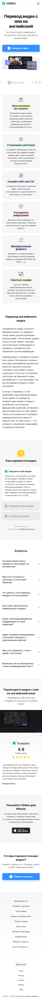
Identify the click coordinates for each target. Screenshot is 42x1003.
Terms (21, 971)
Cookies (21, 980)
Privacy (21, 976)
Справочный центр (27, 529)
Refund (21, 985)
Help (21, 989)
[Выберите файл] (36, 48)
